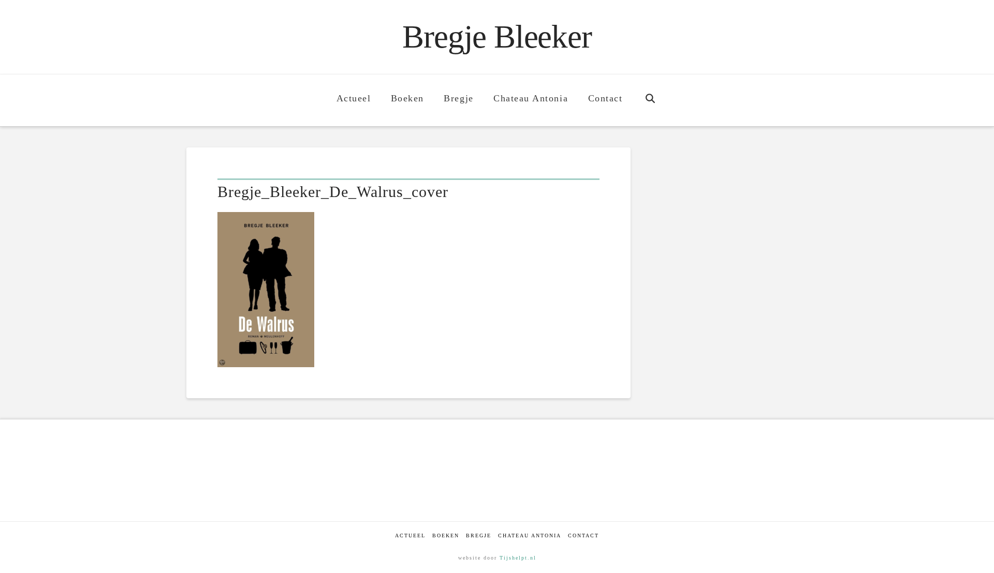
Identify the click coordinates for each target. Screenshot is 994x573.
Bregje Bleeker (496, 37)
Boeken (445, 535)
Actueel (410, 535)
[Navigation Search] (650, 100)
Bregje (478, 535)
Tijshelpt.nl (518, 558)
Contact (583, 535)
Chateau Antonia (529, 535)
